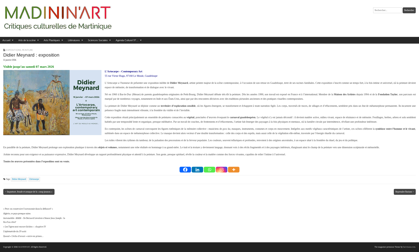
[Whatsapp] (209, 169)
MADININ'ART (24, 247)
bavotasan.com (409, 247)
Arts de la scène (27, 40)
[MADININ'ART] (58, 16)
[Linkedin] (197, 169)
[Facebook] (185, 169)
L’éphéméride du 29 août (14, 231)
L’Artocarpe (34, 179)
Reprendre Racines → (404, 192)
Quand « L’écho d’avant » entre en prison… (23, 236)
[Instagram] (221, 169)
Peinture (27, 50)
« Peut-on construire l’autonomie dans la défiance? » (28, 208)
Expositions (13, 50)
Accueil (6, 40)
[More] (233, 169)
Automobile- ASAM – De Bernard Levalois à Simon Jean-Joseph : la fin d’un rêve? (34, 220)
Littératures (74, 40)
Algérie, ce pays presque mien (17, 213)
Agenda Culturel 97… (127, 40)
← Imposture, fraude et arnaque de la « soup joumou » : (29, 192)
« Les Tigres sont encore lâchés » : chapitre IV (24, 226)
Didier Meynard (19, 179)
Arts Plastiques (52, 40)
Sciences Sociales (98, 40)
